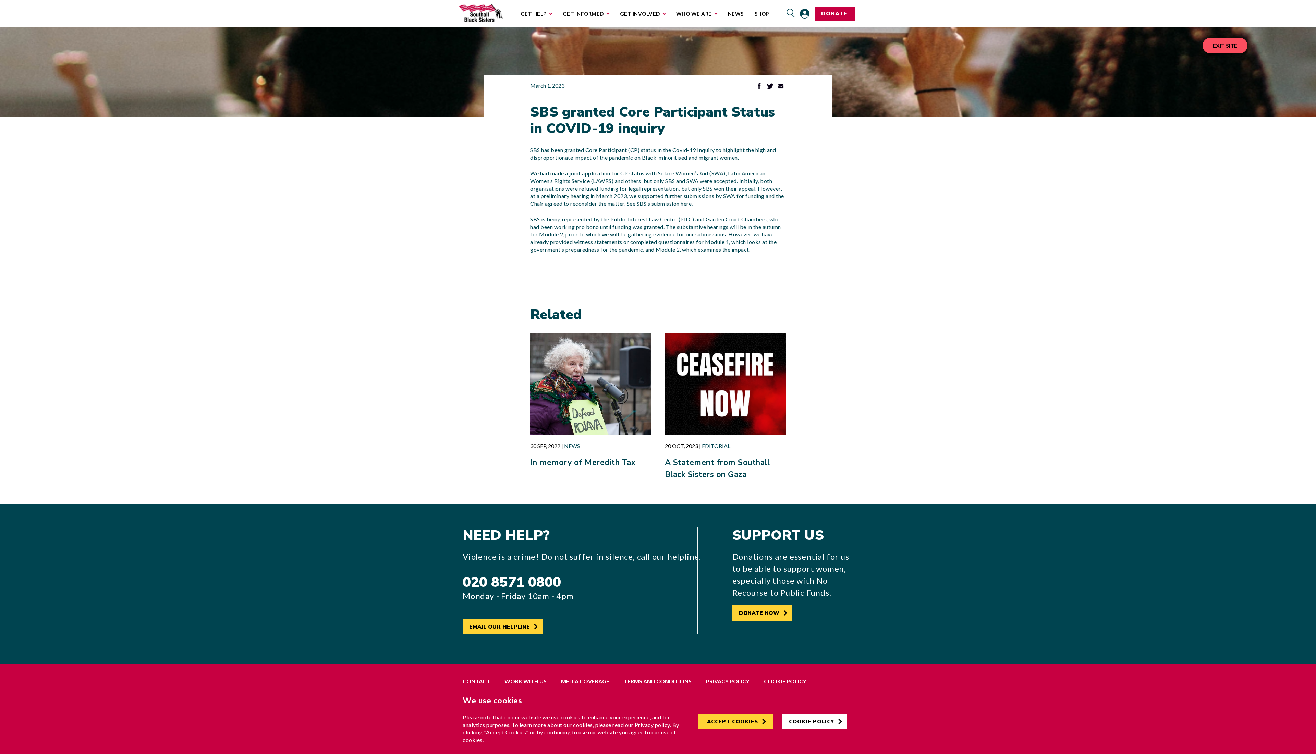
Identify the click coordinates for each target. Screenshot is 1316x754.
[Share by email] (781, 87)
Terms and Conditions (658, 681)
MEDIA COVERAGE (585, 681)
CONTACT (476, 681)
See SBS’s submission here (659, 203)
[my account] (804, 14)
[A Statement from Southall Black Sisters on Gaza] (725, 384)
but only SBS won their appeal (717, 188)
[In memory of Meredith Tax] (590, 384)
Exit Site (1225, 45)
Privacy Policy (728, 681)
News (572, 445)
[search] (791, 14)
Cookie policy (785, 681)
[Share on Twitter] (770, 87)
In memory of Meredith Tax (583, 462)
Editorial (716, 445)
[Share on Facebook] (759, 87)
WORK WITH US (525, 681)
